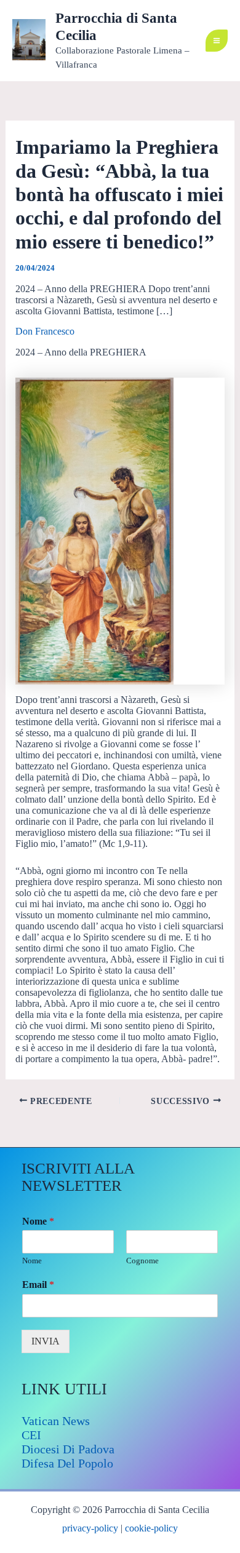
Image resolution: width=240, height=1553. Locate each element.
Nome (38, 1221)
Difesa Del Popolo (67, 1463)
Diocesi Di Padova (68, 1449)
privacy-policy (90, 1528)
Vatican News (56, 1421)
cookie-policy (151, 1528)
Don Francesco (44, 331)
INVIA (45, 1341)
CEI (31, 1435)
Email (38, 1284)
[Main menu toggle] (217, 41)
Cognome (142, 1260)
